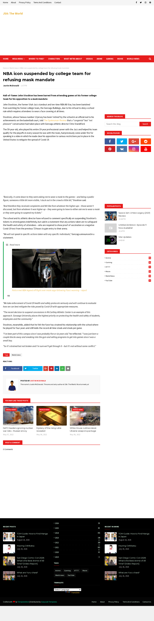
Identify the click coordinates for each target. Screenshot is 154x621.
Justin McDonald (11, 85)
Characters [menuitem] (54, 58)
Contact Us (147, 602)
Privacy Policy (25, 2)
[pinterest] (150, 2)
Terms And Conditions (42, 2)
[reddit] (146, 141)
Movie (128, 271)
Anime (128, 258)
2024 (77, 533)
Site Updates (125, 237)
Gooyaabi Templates (49, 602)
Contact (57, 2)
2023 (77, 537)
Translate (75, 592)
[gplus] (134, 141)
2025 (77, 528)
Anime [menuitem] (99, 58)
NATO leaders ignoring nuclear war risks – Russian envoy (18, 429)
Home (5, 2)
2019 (77, 557)
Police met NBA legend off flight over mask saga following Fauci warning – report (49, 290)
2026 (77, 523)
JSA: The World (13, 13)
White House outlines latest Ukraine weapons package (83, 429)
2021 (77, 547)
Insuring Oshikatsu (25, 545)
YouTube (128, 280)
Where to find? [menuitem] (36, 58)
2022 (77, 542)
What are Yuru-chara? (27, 572)
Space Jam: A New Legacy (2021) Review (134, 214)
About (13, 2)
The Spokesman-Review (55, 120)
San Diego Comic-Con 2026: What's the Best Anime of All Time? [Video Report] (31, 561)
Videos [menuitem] (89, 58)
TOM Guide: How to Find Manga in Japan (32, 535)
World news (13, 68)
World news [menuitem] (133, 58)
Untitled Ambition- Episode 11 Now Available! (132, 226)
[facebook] (136, 2)
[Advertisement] (100, 30)
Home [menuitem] (5, 58)
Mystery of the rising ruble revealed (48, 429)
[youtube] (146, 149)
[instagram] (145, 2)
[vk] (122, 149)
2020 (77, 552)
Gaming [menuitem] (109, 58)
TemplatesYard (23, 602)
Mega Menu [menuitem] (17, 58)
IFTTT (128, 267)
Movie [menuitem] (120, 58)
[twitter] (140, 2)
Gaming (128, 262)
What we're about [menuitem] (73, 58)
